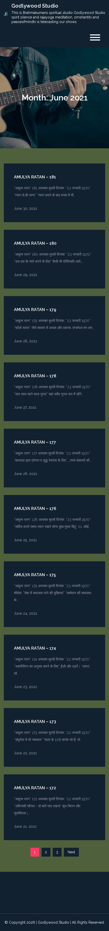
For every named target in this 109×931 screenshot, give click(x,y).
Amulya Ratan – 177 (35, 442)
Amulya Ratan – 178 (35, 376)
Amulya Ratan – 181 (35, 177)
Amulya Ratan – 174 (35, 648)
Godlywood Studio (34, 6)
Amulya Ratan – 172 (35, 787)
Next (71, 852)
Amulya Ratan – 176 (35, 508)
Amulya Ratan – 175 (35, 574)
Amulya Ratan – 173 (35, 721)
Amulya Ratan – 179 (35, 309)
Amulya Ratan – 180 (35, 243)
